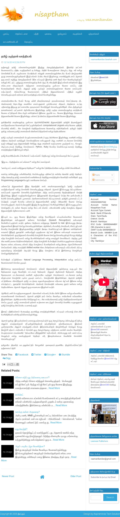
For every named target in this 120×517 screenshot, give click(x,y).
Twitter (37, 354)
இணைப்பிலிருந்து (110, 147)
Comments (99, 180)
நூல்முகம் (62, 34)
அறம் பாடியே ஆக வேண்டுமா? (30, 446)
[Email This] (8, 364)
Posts (97, 175)
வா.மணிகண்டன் (10, 42)
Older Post (75, 476)
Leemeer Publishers (99, 441)
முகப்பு (6, 34)
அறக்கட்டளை (21, 34)
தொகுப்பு (28, 42)
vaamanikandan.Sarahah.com (104, 59)
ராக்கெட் (19, 394)
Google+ (51, 354)
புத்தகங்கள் (93, 34)
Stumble (65, 354)
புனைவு (48, 34)
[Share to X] (14, 364)
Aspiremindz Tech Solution (107, 514)
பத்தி (36, 34)
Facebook (23, 354)
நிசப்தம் (21, 514)
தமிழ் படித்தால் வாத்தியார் (16, 56)
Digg (7, 358)
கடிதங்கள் (77, 34)
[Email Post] (3, 364)
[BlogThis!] (11, 364)
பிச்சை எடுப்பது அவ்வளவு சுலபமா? (32, 377)
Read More (54, 388)
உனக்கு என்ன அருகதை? (27, 412)
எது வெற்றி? (21, 429)
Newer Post (8, 476)
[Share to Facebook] (17, 364)
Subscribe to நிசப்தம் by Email (103, 477)
